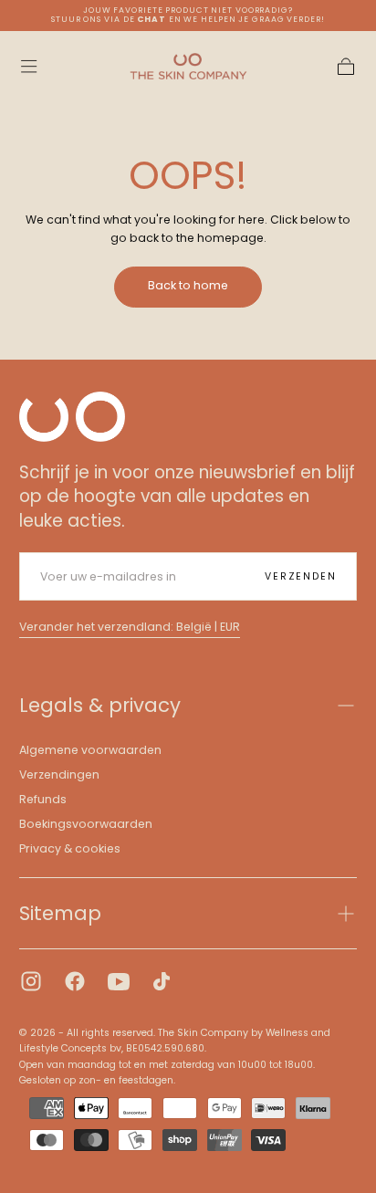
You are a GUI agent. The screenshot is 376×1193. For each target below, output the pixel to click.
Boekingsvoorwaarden (85, 824)
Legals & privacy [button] (100, 705)
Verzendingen (59, 774)
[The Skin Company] (72, 417)
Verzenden (300, 576)
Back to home (188, 285)
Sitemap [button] (60, 913)
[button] (28, 66)
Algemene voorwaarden (90, 750)
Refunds (43, 799)
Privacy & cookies (69, 848)
